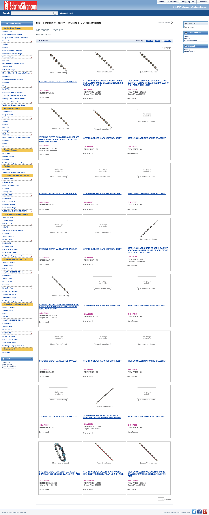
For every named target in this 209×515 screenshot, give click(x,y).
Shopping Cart (188, 2)
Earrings (5, 60)
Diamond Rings (8, 57)
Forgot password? (191, 40)
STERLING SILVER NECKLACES (14, 95)
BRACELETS (7, 224)
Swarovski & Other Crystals (12, 102)
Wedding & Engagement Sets (13, 256)
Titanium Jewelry (10, 166)
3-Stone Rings (7, 182)
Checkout (203, 2)
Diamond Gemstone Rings (12, 54)
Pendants (5, 82)
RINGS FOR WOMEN (9, 249)
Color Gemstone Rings (10, 185)
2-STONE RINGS (8, 179)
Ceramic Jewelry (10, 349)
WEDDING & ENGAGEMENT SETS (14, 211)
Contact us (6, 362)
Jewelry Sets (7, 66)
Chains (5, 44)
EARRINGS (6, 188)
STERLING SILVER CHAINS (12, 92)
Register (187, 38)
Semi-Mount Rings (9, 208)
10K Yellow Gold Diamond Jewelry (16, 304)
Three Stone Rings (9, 297)
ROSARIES (6, 89)
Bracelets (72, 23)
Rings (4, 86)
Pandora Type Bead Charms (12, 79)
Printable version (164, 22)
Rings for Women (8, 204)
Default (167, 40)
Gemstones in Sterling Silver (13, 63)
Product (149, 40)
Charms (5, 47)
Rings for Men (7, 246)
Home (38, 23)
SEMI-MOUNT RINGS (10, 253)
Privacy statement (8, 368)
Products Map (189, 51)
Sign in (186, 36)
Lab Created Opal (8, 70)
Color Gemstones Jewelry (12, 50)
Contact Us (172, 2)
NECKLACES (7, 195)
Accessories (7, 31)
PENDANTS (6, 198)
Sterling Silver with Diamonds (13, 98)
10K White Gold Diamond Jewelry (16, 259)
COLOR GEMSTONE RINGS (12, 230)
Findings (5, 134)
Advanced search (66, 13)
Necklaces (6, 76)
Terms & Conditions (9, 366)
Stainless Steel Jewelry (12, 108)
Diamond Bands (8, 156)
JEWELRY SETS (8, 236)
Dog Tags (5, 127)
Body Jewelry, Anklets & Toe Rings (15, 38)
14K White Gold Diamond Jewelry (16, 176)
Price (157, 40)
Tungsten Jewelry (10, 150)
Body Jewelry (7, 115)
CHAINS (5, 227)
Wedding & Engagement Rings (13, 105)
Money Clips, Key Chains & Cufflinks (16, 73)
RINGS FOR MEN (8, 201)
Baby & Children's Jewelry (12, 34)
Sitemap (187, 50)
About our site (7, 364)
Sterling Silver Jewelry (55, 23)
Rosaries (5, 147)
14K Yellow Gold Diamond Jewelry (16, 214)
